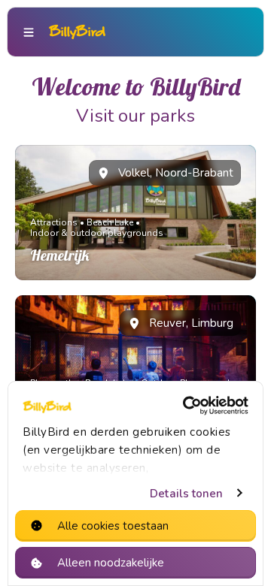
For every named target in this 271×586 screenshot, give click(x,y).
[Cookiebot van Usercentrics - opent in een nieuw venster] (187, 405)
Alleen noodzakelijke (110, 562)
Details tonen (186, 493)
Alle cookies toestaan (113, 525)
